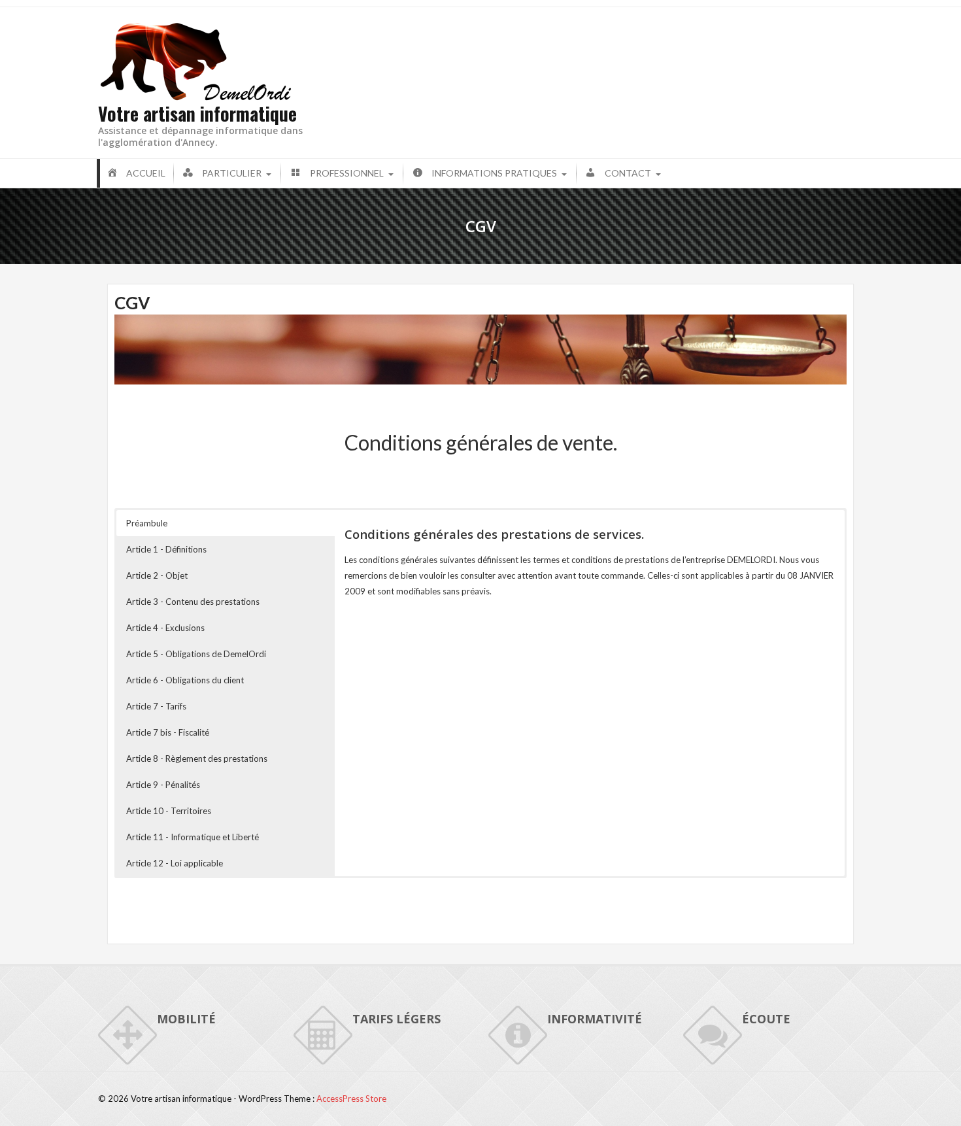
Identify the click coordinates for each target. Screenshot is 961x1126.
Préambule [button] (146, 523)
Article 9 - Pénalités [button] (163, 784)
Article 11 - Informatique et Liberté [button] (192, 837)
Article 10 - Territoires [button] (168, 811)
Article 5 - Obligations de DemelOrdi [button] (196, 654)
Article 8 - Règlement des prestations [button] (196, 758)
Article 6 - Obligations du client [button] (185, 680)
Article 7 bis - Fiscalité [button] (167, 732)
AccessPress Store (351, 1098)
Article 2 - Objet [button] (157, 575)
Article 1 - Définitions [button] (166, 549)
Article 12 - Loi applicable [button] (174, 863)
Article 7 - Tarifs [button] (156, 706)
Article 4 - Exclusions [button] (165, 628)
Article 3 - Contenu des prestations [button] (193, 601)
